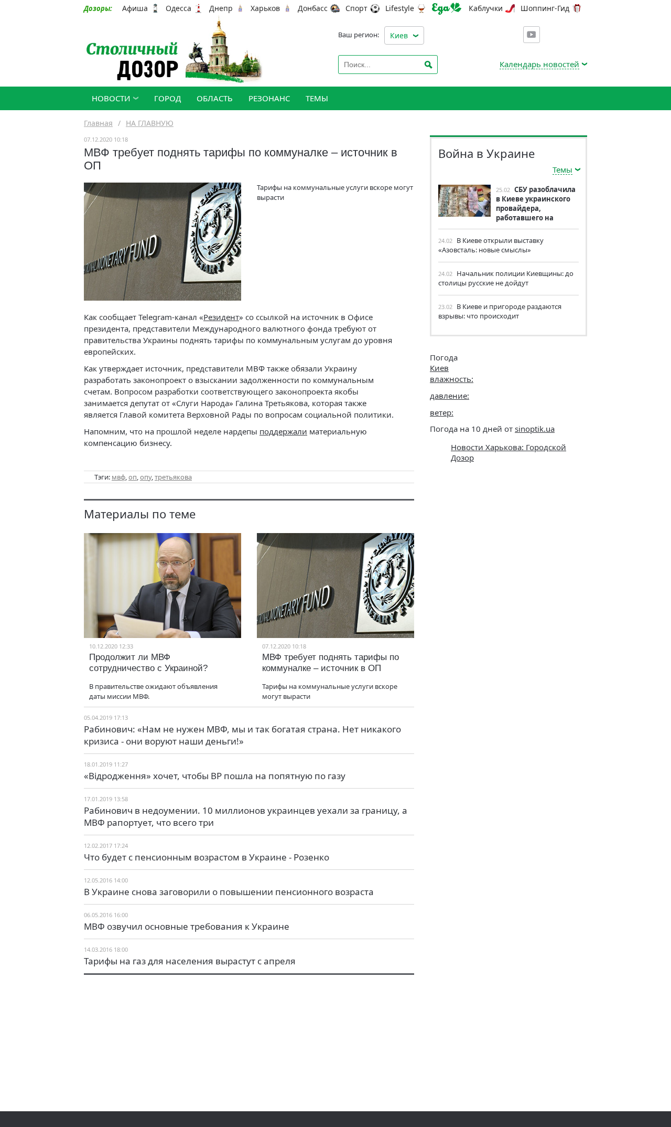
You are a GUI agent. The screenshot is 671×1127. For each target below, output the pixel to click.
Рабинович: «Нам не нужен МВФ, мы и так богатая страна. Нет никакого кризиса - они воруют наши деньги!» (242, 735)
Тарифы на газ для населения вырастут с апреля (190, 961)
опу (145, 477)
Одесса (178, 8)
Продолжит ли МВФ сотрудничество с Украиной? (148, 662)
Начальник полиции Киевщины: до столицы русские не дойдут (505, 278)
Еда (446, 9)
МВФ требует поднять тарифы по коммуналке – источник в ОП (330, 662)
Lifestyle (399, 8)
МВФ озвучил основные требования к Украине (186, 926)
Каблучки (486, 8)
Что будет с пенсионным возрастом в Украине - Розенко (206, 857)
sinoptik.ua (535, 428)
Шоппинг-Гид (545, 8)
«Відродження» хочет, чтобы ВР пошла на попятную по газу (214, 776)
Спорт (356, 8)
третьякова (173, 477)
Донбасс (313, 8)
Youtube (531, 34)
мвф (118, 477)
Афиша (135, 8)
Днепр (221, 8)
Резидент (221, 317)
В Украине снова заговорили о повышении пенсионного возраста (229, 892)
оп (132, 477)
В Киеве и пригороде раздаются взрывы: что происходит (499, 311)
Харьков (265, 8)
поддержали (283, 431)
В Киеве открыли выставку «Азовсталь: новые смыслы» (491, 245)
